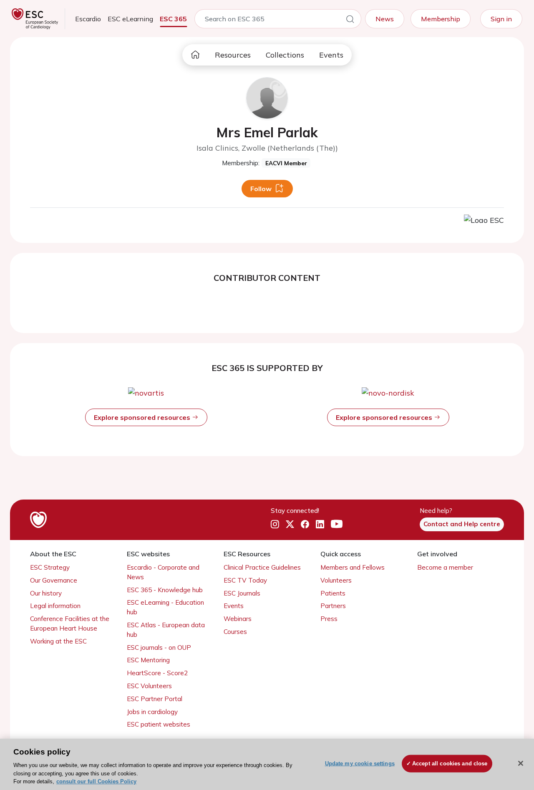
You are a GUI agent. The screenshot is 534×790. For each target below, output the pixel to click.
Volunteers (336, 580)
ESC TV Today (245, 580)
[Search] (350, 20)
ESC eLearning (130, 19)
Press (329, 619)
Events (331, 55)
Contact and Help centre (461, 524)
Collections (285, 55)
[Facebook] (305, 524)
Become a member (445, 567)
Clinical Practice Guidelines (262, 567)
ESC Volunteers (149, 686)
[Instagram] (275, 524)
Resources (233, 55)
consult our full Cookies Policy (96, 781)
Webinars (238, 619)
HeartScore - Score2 (157, 673)
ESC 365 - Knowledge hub (165, 590)
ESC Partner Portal (154, 699)
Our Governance (53, 580)
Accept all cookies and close (450, 763)
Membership (440, 19)
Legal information (55, 606)
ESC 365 (173, 19)
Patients (332, 593)
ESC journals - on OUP (159, 647)
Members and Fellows (352, 567)
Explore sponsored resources (143, 417)
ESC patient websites (158, 724)
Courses (235, 632)
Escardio (88, 19)
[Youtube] (337, 524)
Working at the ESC (58, 641)
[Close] (520, 763)
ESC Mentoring (148, 660)
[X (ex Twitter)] (290, 524)
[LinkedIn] (320, 524)
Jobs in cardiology (152, 712)
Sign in (501, 19)
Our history (46, 593)
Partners (333, 606)
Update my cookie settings (360, 763)
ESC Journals (242, 593)
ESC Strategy (50, 567)
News (384, 19)
